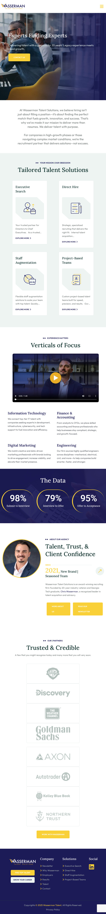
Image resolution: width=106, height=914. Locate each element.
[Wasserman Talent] (13, 6)
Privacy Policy (53, 909)
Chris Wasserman (69, 591)
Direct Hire (70, 187)
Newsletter (47, 866)
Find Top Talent (22, 873)
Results (45, 879)
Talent (45, 884)
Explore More (22, 238)
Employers (47, 875)
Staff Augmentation (74, 875)
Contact (46, 888)
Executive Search (73, 866)
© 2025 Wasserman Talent (48, 905)
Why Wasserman (50, 870)
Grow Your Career (22, 880)
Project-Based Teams (75, 879)
